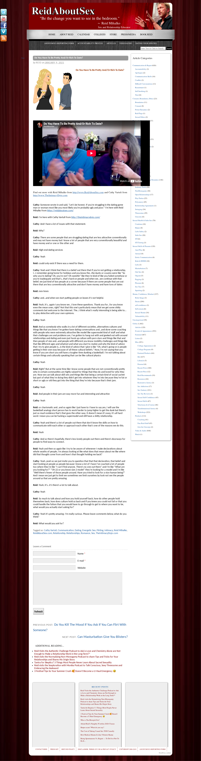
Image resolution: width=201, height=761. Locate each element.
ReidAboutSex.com (42, 533)
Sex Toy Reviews (144, 393)
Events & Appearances (143, 331)
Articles (111, 43)
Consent (138, 106)
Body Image (139, 297)
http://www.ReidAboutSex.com (88, 192)
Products (138, 416)
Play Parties (139, 198)
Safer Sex (138, 235)
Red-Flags (139, 113)
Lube (137, 264)
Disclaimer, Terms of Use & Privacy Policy (97, 749)
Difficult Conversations (143, 84)
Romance (85, 533)
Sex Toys (138, 286)
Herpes (137, 228)
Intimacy (108, 530)
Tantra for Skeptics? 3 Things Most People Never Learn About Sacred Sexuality (73, 662)
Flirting (100, 530)
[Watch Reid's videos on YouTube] (3, 18)
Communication (66, 530)
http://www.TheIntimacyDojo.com (50, 195)
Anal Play (138, 250)
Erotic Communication (143, 257)
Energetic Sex (89, 530)
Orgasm (138, 275)
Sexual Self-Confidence (146, 397)
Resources (141, 379)
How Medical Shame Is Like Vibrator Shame (97, 735)
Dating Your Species (146, 43)
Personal (141, 364)
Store (113, 34)
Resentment (139, 87)
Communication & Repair (142, 65)
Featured (138, 334)
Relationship (59, 533)
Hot (139, 357)
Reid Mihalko (120, 530)
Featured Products (144, 353)
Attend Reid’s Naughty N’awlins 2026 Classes (98, 723)
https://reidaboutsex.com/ (60, 210)
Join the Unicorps (144, 427)
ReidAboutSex (63, 8)
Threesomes (139, 213)
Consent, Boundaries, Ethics (143, 98)
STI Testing (139, 242)
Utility (135, 323)
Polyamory (139, 202)
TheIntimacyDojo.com (107, 533)
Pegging (138, 279)
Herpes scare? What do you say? (92, 727)
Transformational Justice (146, 408)
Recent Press (142, 371)
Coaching (141, 419)
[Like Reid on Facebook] (3, 25)
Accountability (140, 69)
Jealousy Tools (140, 187)
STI (136, 239)
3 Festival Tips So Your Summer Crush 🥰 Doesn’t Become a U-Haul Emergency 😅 (75, 671)
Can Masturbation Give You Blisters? (103, 637)
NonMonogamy (141, 191)
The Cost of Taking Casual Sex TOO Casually (97, 731)
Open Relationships (142, 194)
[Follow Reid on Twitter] (3, 12)
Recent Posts (142, 368)
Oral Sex (138, 272)
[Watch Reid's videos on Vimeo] (3, 32)
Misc (137, 342)
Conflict (138, 80)
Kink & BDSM (140, 261)
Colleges (99, 34)
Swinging (138, 209)
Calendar (84, 34)
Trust (137, 95)
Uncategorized (138, 320)
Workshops (142, 412)
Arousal (138, 253)
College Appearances (145, 345)
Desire (137, 301)
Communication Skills (143, 76)
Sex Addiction (143, 386)
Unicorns (138, 216)
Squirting (138, 290)
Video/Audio (125, 43)
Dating (78, 530)
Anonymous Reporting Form (59, 43)
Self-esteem (139, 309)
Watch (137, 434)
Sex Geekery (142, 390)
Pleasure (138, 283)
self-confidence (140, 305)
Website (82, 568)
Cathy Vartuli (50, 530)
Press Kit (54, 749)
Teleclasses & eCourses (146, 405)
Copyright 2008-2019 (127, 749)
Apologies (139, 72)
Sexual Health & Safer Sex (142, 220)
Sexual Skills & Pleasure (142, 246)
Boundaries (139, 102)
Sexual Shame (140, 312)
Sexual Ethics (140, 117)
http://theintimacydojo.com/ (85, 217)
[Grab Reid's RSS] (3, 38)
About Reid (66, 34)
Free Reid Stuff (143, 423)
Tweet (22, 58)
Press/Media (128, 34)
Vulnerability (140, 316)
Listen (137, 338)
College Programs (144, 349)
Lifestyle (141, 360)
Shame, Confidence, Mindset (143, 294)
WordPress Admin (165, 753)
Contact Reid (41, 749)
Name (81, 554)
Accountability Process (90, 43)
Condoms (138, 224)
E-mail (82, 561)
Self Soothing (140, 91)
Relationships (73, 533)
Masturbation (140, 268)
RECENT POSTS (100, 686)
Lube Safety (139, 231)
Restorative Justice (145, 382)
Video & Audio (140, 430)
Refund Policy (68, 749)
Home (52, 34)
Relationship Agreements (144, 205)
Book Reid (146, 34)
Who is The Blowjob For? (90, 720)
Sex (93, 533)
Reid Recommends (145, 375)
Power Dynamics (141, 109)
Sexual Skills (142, 401)
